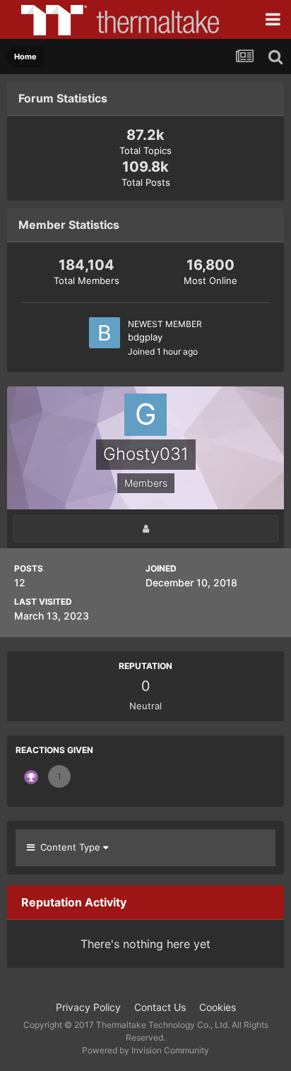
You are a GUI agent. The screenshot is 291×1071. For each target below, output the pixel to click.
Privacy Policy (88, 1007)
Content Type (69, 847)
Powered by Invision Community (145, 1050)
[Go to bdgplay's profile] (104, 332)
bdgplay (145, 337)
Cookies (217, 1007)
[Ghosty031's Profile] (145, 529)
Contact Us (160, 1007)
